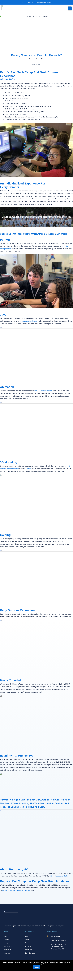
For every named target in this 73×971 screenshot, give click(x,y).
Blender (28, 469)
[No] (71, 965)
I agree (36, 967)
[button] (70, 8)
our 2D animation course (43, 391)
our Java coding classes (28, 321)
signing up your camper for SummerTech (16, 890)
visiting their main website (58, 876)
